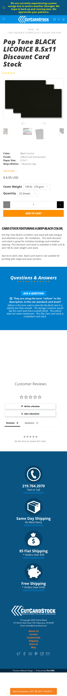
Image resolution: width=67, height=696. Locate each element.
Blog (33, 647)
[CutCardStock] (33, 19)
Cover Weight (12, 186)
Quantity (9, 193)
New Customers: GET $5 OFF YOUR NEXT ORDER (33, 691)
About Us (34, 631)
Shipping (33, 640)
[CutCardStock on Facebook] (24, 655)
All (37, 29)
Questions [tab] (29, 422)
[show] (33, 99)
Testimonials (33, 637)
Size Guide (9, 170)
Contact (33, 634)
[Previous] (23, 123)
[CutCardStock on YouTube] (30, 655)
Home (31, 29)
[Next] (43, 123)
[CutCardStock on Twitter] (18, 655)
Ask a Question (33, 293)
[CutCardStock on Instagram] (42, 655)
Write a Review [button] (32, 406)
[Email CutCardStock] (47, 655)
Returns (33, 644)
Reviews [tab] (10, 422)
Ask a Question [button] (31, 413)
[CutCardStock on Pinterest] (36, 655)
